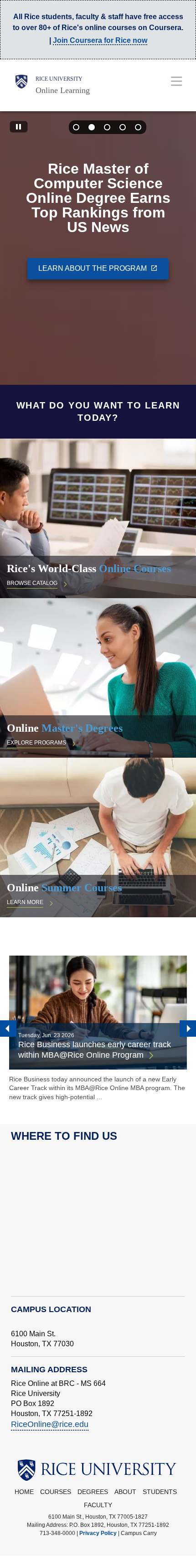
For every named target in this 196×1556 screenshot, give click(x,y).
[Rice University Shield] (21, 85)
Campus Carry (139, 1533)
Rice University (59, 79)
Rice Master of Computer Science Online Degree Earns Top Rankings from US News (98, 197)
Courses (55, 1492)
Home (24, 1492)
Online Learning (63, 90)
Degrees (92, 1492)
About (125, 1492)
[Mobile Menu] (176, 81)
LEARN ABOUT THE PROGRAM (92, 268)
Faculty (98, 1505)
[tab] (76, 128)
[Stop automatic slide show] (18, 127)
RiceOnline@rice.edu (49, 1424)
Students (160, 1492)
